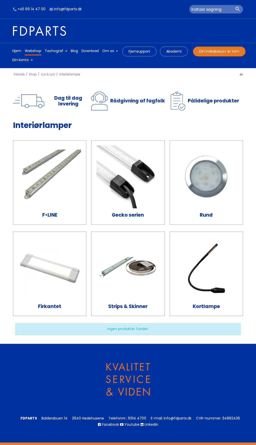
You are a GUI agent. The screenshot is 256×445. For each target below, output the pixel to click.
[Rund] (206, 176)
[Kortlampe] (206, 268)
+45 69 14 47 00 (32, 9)
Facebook (110, 424)
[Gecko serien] (127, 176)
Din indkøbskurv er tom (219, 51)
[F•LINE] (49, 176)
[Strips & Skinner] (127, 268)
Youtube (132, 424)
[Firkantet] (49, 268)
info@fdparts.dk (68, 9)
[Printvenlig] (241, 74)
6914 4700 (137, 418)
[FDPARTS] (128, 31)
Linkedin (151, 424)
